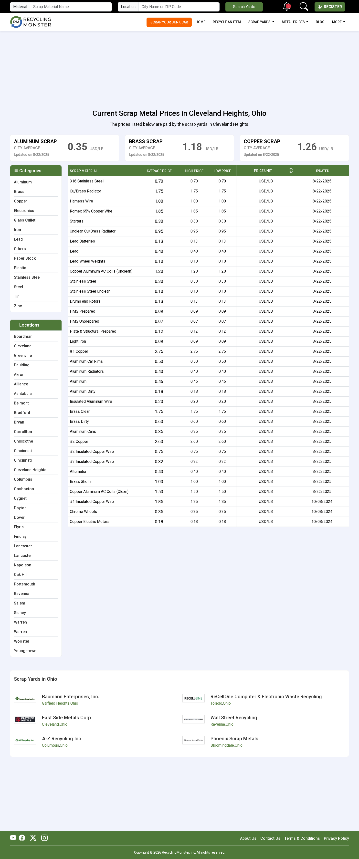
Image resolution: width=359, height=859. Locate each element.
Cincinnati (23, 450)
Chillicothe (23, 441)
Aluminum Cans (83, 431)
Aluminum (78, 381)
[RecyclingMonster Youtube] (14, 838)
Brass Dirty (79, 421)
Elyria (19, 527)
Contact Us (270, 838)
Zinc (18, 306)
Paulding (22, 365)
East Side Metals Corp (66, 718)
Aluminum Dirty (82, 391)
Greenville (23, 355)
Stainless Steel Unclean (90, 291)
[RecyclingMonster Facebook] (23, 838)
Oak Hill (20, 574)
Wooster (21, 641)
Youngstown (25, 650)
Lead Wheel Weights (87, 261)
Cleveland (23, 346)
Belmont (21, 403)
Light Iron (78, 341)
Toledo (216, 703)
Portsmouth (24, 584)
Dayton (20, 508)
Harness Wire (81, 201)
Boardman (23, 336)
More (337, 22)
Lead (74, 251)
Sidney (20, 612)
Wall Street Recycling (234, 718)
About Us (248, 838)
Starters (77, 221)
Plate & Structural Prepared (93, 331)
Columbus (23, 479)
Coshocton (24, 489)
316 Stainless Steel (87, 181)
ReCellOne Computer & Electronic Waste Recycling (266, 697)
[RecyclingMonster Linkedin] (43, 838)
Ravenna (21, 593)
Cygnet (20, 498)
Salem (19, 603)
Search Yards (244, 6)
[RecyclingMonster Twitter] (33, 838)
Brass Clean (80, 411)
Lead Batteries (82, 241)
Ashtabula (23, 393)
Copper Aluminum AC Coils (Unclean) (101, 271)
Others (20, 248)
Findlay (20, 536)
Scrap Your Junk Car (169, 22)
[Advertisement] (179, 67)
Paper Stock (25, 258)
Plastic (20, 267)
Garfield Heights (56, 703)
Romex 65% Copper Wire (91, 211)
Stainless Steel (83, 281)
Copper (20, 201)
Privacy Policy (336, 838)
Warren (20, 622)
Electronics (24, 210)
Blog (320, 22)
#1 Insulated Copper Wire (92, 501)
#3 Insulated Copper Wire (92, 461)
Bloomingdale (222, 745)
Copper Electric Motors (89, 521)
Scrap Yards (259, 22)
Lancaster (23, 546)
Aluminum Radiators (87, 371)
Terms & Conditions (302, 838)
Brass (19, 191)
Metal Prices (294, 22)
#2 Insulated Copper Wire (92, 451)
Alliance (21, 384)
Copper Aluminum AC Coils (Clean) (99, 491)
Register (332, 6)
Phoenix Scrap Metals (234, 739)
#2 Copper (79, 441)
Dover (19, 517)
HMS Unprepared (84, 321)
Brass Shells (81, 481)
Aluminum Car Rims (86, 361)
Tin (17, 296)
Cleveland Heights (30, 469)
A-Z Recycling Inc (61, 739)
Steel (18, 287)
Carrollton (23, 431)
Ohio (74, 703)
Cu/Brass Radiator (85, 191)
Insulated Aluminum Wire (91, 401)
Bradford (22, 412)
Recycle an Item (227, 22)
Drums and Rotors (85, 301)
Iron (17, 229)
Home (200, 22)
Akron (19, 374)
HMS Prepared (82, 311)
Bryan (19, 422)
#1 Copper (79, 351)
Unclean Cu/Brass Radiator (93, 231)
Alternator (78, 471)
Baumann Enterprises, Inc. (70, 697)
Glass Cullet (24, 220)
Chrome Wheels (83, 511)
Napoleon (22, 565)
